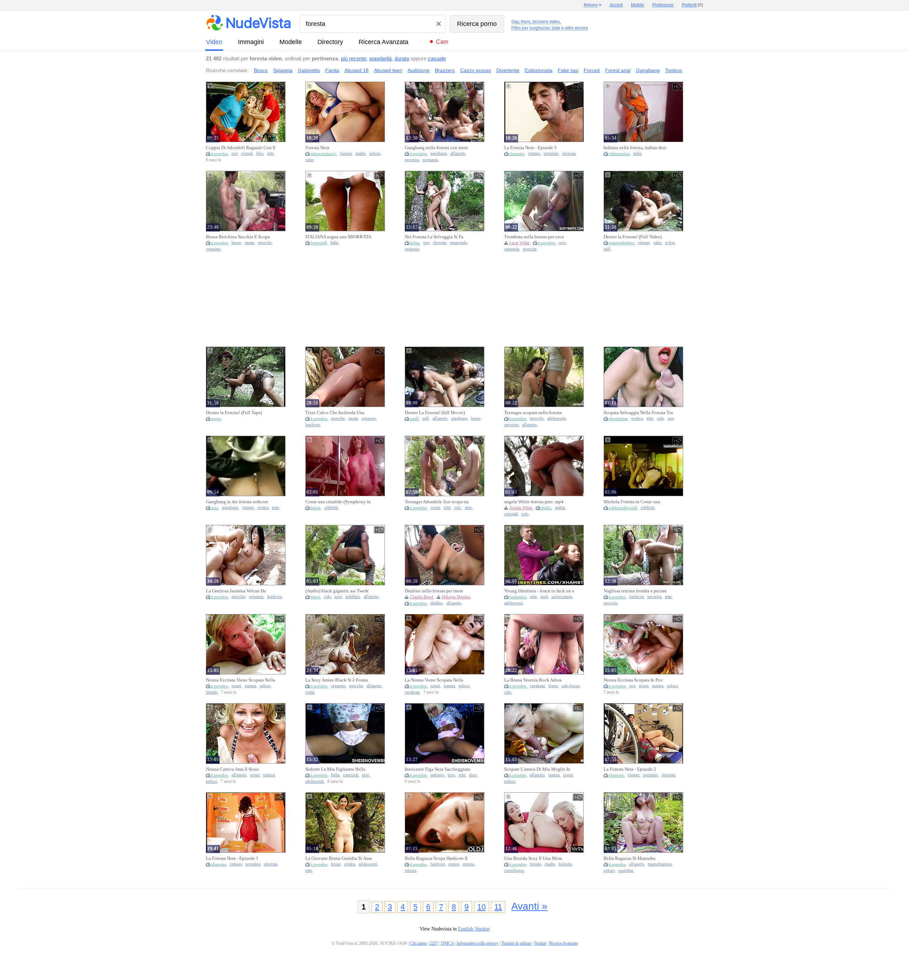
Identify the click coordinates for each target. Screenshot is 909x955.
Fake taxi (568, 70)
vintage (346, 153)
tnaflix (546, 507)
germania (430, 160)
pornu (216, 418)
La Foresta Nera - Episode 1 (232, 858)
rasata (249, 242)
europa (468, 864)
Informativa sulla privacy (478, 943)
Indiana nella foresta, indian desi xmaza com (635, 148)
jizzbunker (518, 597)
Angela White (520, 507)
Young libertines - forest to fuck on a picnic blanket (539, 591)
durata (401, 58)
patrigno (437, 775)
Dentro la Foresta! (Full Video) (633, 236)
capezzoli (350, 775)
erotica (262, 507)
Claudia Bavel (421, 597)
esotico (637, 418)
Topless (673, 70)
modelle (290, 41)
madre (360, 153)
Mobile (637, 4)
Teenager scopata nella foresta (533, 412)
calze (309, 160)
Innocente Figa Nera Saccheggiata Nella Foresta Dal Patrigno (437, 769)
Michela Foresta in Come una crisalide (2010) (632, 502)
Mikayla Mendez (456, 597)
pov (235, 153)
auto (468, 507)
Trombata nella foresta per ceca (534, 236)
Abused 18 (356, 70)
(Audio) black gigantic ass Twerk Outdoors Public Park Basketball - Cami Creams (337, 591)
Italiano (591, 4)
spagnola (511, 249)
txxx (214, 507)
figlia (335, 775)
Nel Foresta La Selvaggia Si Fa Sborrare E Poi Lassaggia (434, 237)
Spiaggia (283, 70)
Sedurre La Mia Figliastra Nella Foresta (335, 769)
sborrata (569, 153)
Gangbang (648, 70)
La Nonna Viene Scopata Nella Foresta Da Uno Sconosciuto (434, 680)
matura (250, 686)
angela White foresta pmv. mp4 (534, 501)
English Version (474, 929)
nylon (670, 242)
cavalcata (412, 692)
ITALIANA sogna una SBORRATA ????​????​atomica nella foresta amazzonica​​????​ (338, 237)
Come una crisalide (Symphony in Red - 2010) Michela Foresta (338, 502)
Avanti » (529, 906)
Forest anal (618, 70)
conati (435, 507)
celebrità (331, 507)
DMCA (447, 943)
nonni (236, 686)
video (214, 41)
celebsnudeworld (623, 507)
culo (660, 418)
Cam (442, 42)
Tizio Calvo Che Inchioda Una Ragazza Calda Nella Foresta (334, 413)
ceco (562, 242)
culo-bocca (570, 686)
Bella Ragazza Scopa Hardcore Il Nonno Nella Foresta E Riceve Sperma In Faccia (436, 858)
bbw (259, 153)
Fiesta (332, 70)
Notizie (540, 943)
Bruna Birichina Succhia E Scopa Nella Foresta (238, 237)
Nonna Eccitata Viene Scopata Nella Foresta (240, 680)
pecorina (412, 160)
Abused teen (388, 70)
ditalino (436, 603)
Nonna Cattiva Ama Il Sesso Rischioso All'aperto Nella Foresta (238, 769)
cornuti (247, 153)
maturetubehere (621, 242)
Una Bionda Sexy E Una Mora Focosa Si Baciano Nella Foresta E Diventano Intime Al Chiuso (537, 858)
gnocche (265, 242)
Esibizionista (539, 70)
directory (330, 41)
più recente (353, 58)
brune (236, 242)
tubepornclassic (323, 153)
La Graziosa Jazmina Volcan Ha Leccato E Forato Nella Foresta (236, 591)
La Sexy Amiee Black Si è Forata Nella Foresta (336, 680)
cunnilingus (514, 870)
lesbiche (565, 864)
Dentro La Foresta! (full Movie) (435, 412)
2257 (434, 943)
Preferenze (663, 4)
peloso (374, 153)
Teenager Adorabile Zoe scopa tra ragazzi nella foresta (437, 502)
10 (481, 906)
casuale (437, 58)
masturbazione (660, 864)
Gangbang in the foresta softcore (237, 501)
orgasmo (213, 249)
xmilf (414, 418)
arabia (560, 507)
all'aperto (457, 153)
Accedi (616, 4)
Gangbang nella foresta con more (436, 147)
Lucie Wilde (519, 242)
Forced (592, 70)
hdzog (315, 507)
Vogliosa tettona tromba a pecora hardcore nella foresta (635, 591)
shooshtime (618, 418)
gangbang (438, 153)
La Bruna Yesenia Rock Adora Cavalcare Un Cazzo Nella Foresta (537, 680)
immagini (251, 41)
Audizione (419, 70)
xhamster (516, 153)
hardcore (312, 425)
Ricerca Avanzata (383, 41)
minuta (410, 870)
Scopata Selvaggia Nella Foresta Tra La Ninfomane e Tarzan (638, 413)
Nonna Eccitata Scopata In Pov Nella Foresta (633, 680)
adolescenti (556, 418)
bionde (211, 692)
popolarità (380, 58)
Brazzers (445, 70)
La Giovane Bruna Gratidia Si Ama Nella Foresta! (338, 858)
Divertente (507, 70)
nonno (453, 864)
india (637, 153)
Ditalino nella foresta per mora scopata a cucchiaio (434, 591)
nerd (544, 597)
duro (473, 775)
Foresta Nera (317, 147)
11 (498, 906)
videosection (619, 153)
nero (338, 597)
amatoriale (458, 242)
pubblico (352, 597)
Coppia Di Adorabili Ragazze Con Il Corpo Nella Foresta (241, 148)
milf (607, 249)
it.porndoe (219, 153)
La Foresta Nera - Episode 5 (530, 147)
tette (270, 153)
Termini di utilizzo (516, 943)
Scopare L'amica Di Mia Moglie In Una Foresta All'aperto (537, 769)
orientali (511, 514)
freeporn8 (318, 242)
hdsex (315, 597)
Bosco (261, 70)
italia (334, 242)
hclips (415, 242)
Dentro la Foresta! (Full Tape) (234, 412)
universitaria (561, 597)
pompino (551, 153)
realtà (309, 692)
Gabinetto (309, 70)
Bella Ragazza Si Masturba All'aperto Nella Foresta (629, 858)
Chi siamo (418, 943)
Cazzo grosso (475, 70)
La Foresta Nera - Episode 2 (630, 769)
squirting (625, 870)
